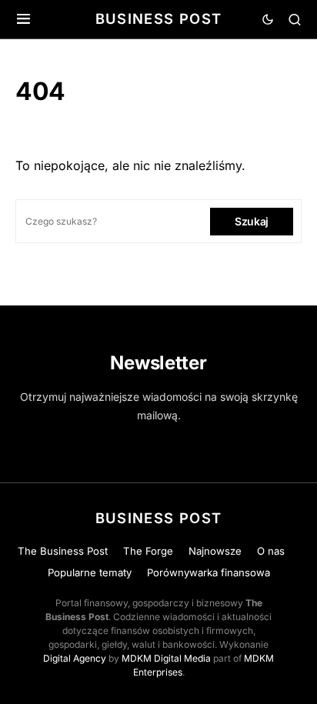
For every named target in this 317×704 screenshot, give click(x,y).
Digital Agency (74, 658)
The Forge (148, 551)
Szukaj (252, 221)
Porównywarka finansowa (208, 572)
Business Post (158, 18)
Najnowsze (215, 551)
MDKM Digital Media (166, 658)
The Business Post (63, 551)
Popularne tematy (90, 572)
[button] (23, 19)
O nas (271, 551)
